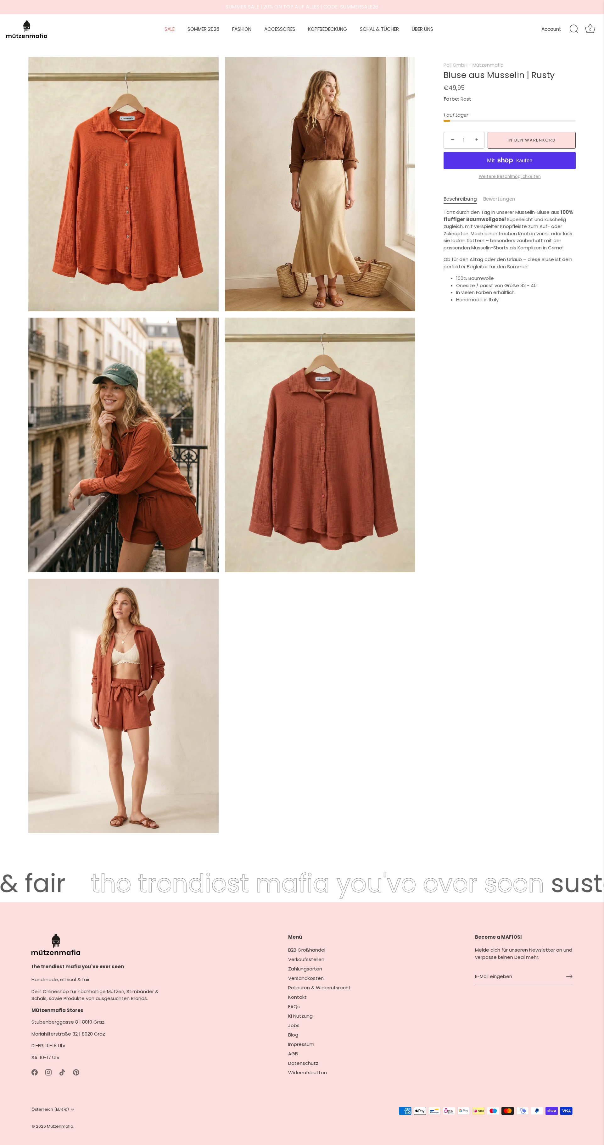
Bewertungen (499, 199)
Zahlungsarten (305, 968)
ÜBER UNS (422, 29)
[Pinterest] (76, 1072)
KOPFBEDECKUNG (327, 29)
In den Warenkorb (531, 140)
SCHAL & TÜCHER (379, 29)
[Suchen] (574, 29)
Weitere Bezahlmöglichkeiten (510, 177)
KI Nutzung (300, 1016)
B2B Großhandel (306, 950)
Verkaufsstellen (306, 959)
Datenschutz (303, 1063)
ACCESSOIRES (279, 29)
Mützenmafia (60, 1126)
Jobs (293, 1025)
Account (551, 29)
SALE (170, 29)
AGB (293, 1053)
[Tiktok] (62, 1072)
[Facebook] (34, 1072)
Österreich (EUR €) (50, 1109)
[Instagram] (48, 1072)
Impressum (301, 1044)
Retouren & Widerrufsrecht (319, 987)
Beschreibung (460, 199)
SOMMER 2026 (203, 29)
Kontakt (297, 997)
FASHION (241, 29)
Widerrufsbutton (307, 1072)
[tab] (463, 199)
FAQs (294, 1006)
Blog (293, 1034)
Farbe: (451, 99)
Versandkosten (306, 978)
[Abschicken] (569, 976)
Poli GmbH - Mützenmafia (474, 65)
